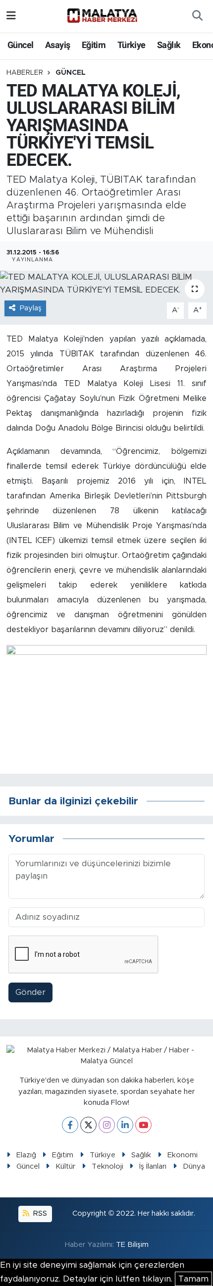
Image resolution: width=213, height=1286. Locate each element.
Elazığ (26, 1155)
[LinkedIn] (125, 1125)
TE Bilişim (132, 1244)
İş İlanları (152, 1166)
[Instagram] (107, 1125)
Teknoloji (107, 1166)
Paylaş (31, 308)
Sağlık (168, 45)
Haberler (24, 72)
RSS (39, 1213)
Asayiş (57, 45)
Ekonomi (182, 1155)
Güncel (20, 45)
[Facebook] (70, 1125)
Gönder (30, 992)
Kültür (65, 1166)
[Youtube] (143, 1125)
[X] (88, 1125)
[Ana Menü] (11, 16)
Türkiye (131, 45)
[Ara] (197, 16)
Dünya (194, 1166)
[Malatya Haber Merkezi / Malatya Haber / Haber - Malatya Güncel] (102, 16)
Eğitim (94, 45)
